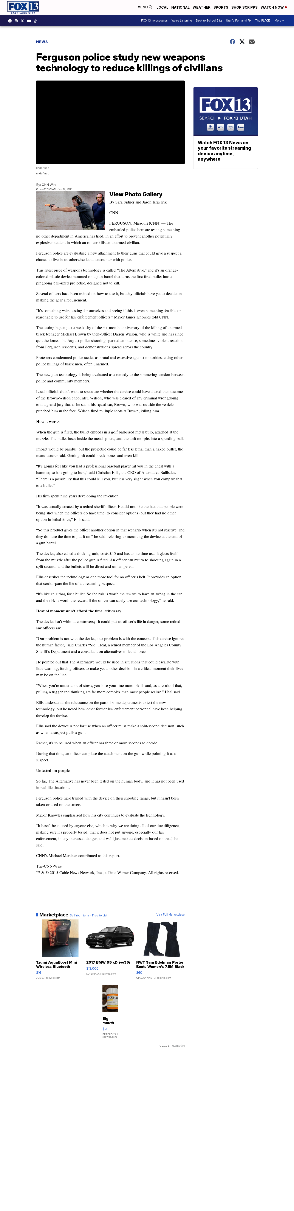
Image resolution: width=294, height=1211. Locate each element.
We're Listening (182, 20)
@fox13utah (36, 21)
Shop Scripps (244, 7)
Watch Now (273, 7)
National (180, 7)
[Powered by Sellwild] (178, 1046)
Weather (201, 7)
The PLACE (262, 20)
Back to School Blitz (209, 20)
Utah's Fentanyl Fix (238, 20)
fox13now (17, 21)
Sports (221, 7)
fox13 (23, 21)
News (42, 42)
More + (279, 20)
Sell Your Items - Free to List (88, 915)
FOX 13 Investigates (154, 20)
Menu (143, 7)
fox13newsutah (11, 21)
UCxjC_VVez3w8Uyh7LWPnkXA (30, 21)
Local (162, 7)
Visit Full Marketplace (170, 914)
